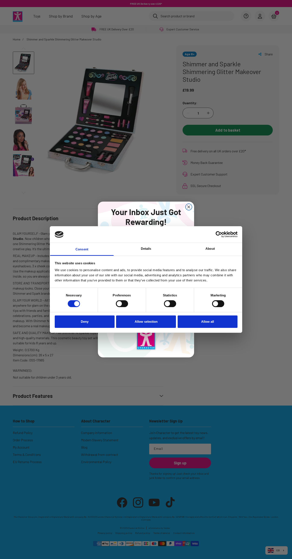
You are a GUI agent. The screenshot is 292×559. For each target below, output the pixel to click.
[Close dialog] (189, 207)
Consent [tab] (81, 249)
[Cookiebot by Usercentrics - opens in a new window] (218, 234)
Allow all (207, 321)
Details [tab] (146, 248)
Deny (84, 321)
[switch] (122, 303)
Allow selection (146, 321)
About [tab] (210, 248)
